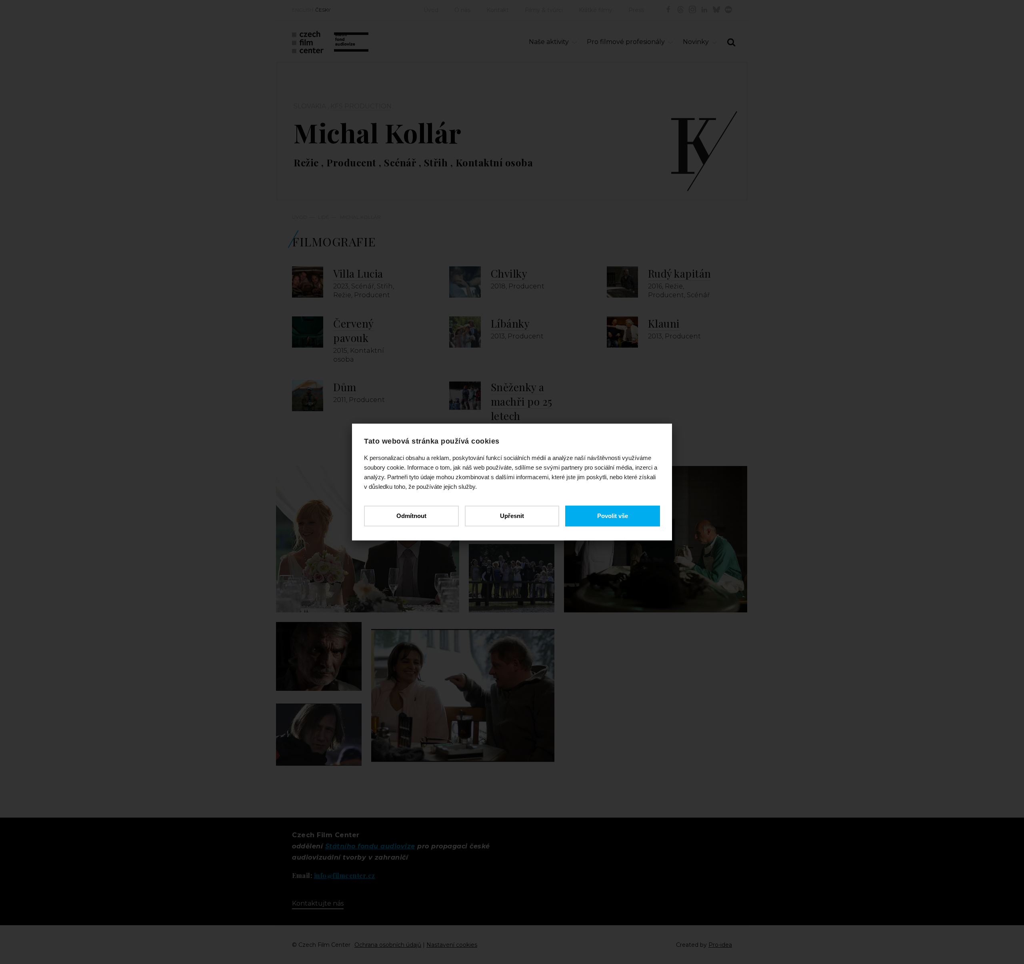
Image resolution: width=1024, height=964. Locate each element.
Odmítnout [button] (411, 515)
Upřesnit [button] (512, 515)
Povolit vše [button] (612, 515)
